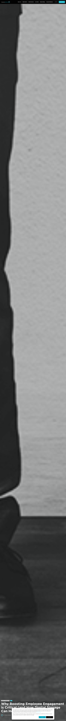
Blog (11, 700)
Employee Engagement (5, 700)
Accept (42, 717)
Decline (49, 717)
